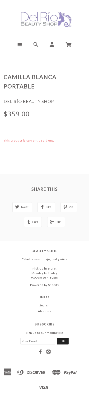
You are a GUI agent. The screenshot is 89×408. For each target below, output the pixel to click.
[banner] (44, 19)
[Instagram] (48, 351)
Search (44, 305)
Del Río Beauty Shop (29, 101)
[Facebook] (40, 351)
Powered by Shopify (44, 285)
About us (44, 311)
